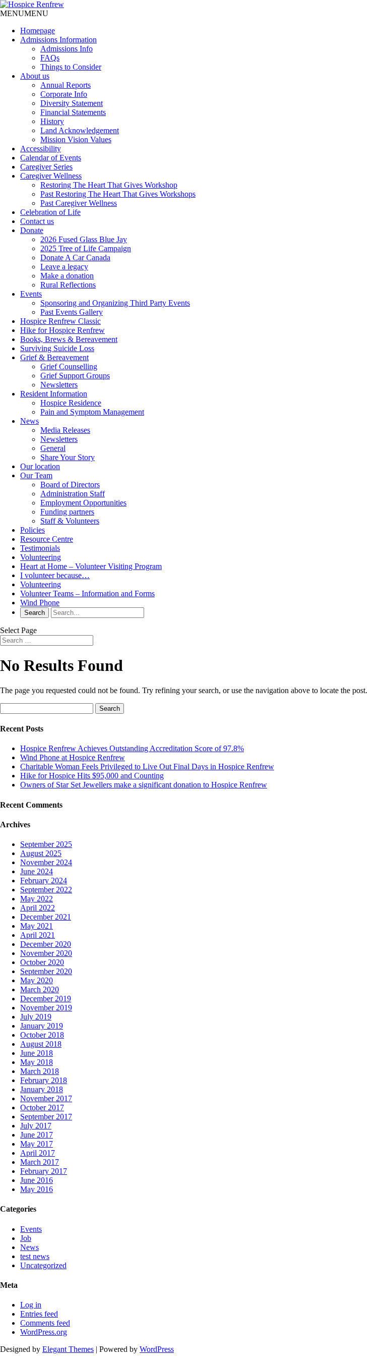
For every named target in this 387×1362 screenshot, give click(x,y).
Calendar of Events (50, 157)
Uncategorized (43, 1265)
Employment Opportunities (83, 502)
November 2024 (46, 862)
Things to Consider (70, 67)
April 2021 (37, 935)
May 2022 (36, 898)
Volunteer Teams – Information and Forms (87, 593)
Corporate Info (63, 94)
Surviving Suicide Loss (57, 348)
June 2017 (36, 1134)
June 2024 (36, 871)
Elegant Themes (68, 1349)
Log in (30, 1304)
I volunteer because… (55, 575)
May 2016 (36, 1189)
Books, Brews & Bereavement (68, 339)
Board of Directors (70, 484)
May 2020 (36, 980)
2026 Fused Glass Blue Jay (83, 239)
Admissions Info (66, 48)
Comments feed (45, 1323)
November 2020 (46, 953)
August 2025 (40, 853)
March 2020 (39, 989)
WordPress (157, 1349)
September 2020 (46, 971)
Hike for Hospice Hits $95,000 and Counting (92, 775)
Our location (40, 466)
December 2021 (45, 917)
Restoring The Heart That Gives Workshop (108, 185)
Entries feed (39, 1314)
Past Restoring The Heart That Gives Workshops (118, 194)
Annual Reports (65, 85)
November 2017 (46, 1098)
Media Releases (65, 430)
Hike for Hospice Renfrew (62, 330)
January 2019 (41, 1026)
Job (25, 1238)
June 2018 (36, 1053)
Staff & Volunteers (69, 521)
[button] (24, 13)
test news (34, 1256)
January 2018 (41, 1089)
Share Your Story (67, 457)
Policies (32, 530)
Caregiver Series (46, 166)
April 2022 (37, 907)
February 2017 (43, 1171)
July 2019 (35, 1016)
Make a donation (67, 275)
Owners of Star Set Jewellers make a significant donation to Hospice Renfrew (143, 784)
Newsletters (59, 384)
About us (34, 76)
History (52, 121)
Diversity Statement (71, 103)
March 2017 (39, 1162)
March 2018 (39, 1071)
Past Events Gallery (71, 312)
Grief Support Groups (75, 375)
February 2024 (43, 880)
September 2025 (46, 844)
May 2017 (36, 1144)
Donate (31, 230)
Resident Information (53, 393)
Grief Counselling (68, 366)
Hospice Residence (70, 403)
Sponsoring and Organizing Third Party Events (115, 303)
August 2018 (40, 1044)
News (29, 421)
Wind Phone (39, 602)
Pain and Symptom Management (92, 412)
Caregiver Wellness (51, 176)
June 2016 (36, 1180)
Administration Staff (72, 493)
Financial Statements (73, 112)
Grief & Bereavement (54, 357)
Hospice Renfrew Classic (60, 321)
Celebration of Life (50, 212)
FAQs (49, 57)
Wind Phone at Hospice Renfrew (72, 757)
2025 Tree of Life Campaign (85, 248)
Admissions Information (58, 39)
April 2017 (37, 1153)
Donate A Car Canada (75, 257)
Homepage (37, 30)
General (53, 448)
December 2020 (45, 944)
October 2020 (42, 962)
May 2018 (36, 1062)
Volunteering (40, 557)
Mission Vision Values (75, 139)
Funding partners (67, 511)
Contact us (37, 221)
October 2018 (42, 1035)
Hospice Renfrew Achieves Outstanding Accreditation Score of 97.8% (132, 748)
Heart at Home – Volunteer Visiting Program (91, 566)
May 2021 (36, 926)
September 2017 (46, 1116)
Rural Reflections (68, 284)
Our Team (36, 475)
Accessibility (40, 148)
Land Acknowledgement (79, 130)
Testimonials (40, 548)
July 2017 (35, 1125)
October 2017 (42, 1107)
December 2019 (45, 998)
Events (31, 294)
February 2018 (43, 1080)
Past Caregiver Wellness (78, 203)
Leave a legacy (64, 266)
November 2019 (46, 1007)
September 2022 (46, 889)
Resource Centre (46, 539)
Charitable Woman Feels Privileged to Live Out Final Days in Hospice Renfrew (147, 766)
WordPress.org (43, 1332)
